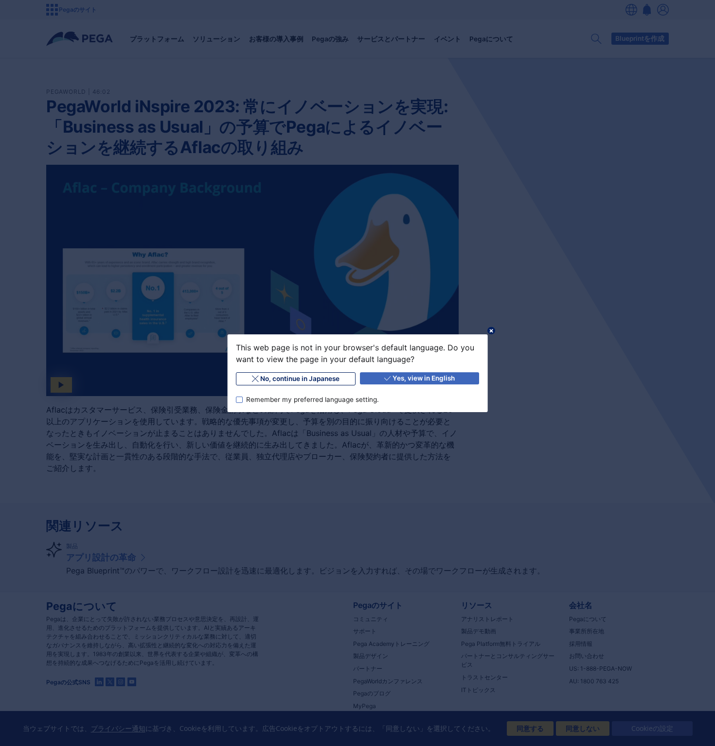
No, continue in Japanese (300, 378)
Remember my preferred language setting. (312, 399)
